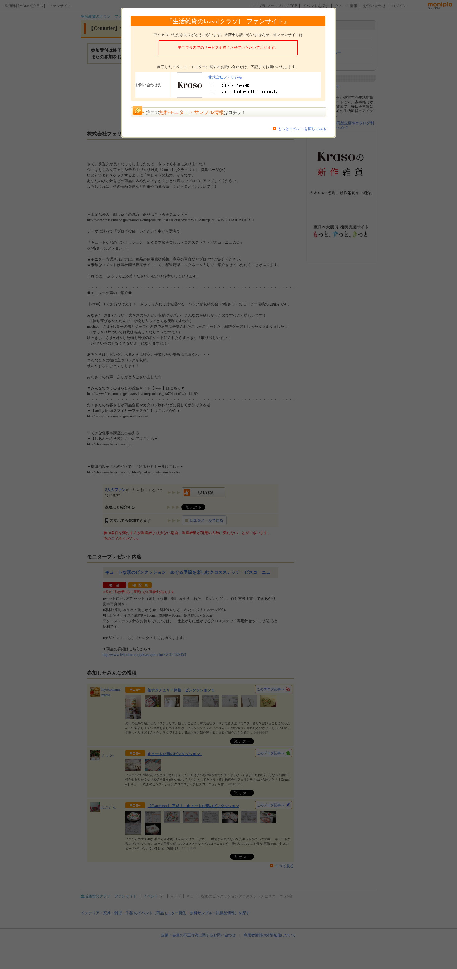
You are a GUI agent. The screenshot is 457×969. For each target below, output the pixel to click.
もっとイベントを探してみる (302, 129)
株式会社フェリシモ (225, 77)
